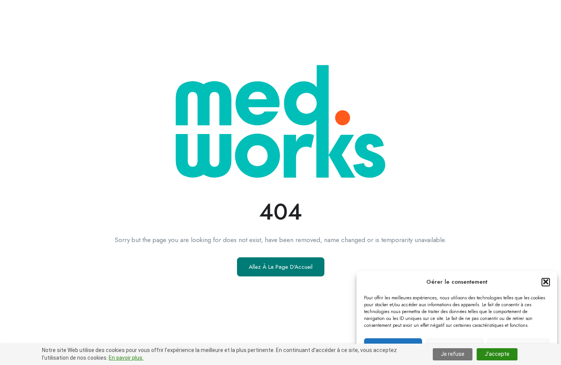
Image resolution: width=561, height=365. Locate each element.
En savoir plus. (126, 358)
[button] (546, 282)
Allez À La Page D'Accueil (281, 267)
